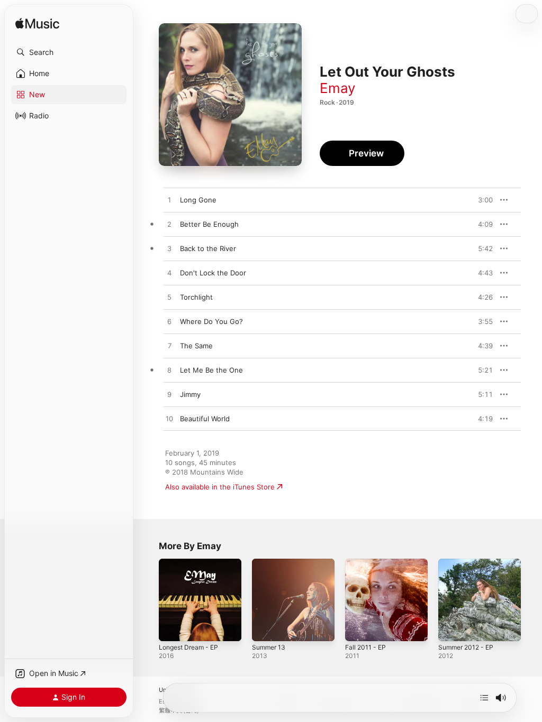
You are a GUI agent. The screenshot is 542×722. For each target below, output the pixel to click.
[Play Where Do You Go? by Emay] (169, 322)
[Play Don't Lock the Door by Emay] (169, 273)
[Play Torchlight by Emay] (169, 297)
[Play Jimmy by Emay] (169, 395)
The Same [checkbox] (196, 345)
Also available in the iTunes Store (220, 487)
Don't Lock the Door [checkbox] (213, 273)
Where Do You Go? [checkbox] (211, 321)
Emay (337, 88)
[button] (69, 52)
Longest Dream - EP (188, 647)
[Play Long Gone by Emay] (169, 200)
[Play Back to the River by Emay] (169, 249)
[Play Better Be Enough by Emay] (169, 224)
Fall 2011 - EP (365, 647)
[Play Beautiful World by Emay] (169, 419)
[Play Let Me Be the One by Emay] (169, 370)
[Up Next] (484, 697)
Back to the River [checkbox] (208, 248)
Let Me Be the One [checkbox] (211, 370)
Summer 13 (268, 647)
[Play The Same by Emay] (169, 346)
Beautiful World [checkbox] (205, 418)
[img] (37, 24)
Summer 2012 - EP (465, 647)
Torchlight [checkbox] (196, 297)
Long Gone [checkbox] (198, 200)
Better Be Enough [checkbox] (209, 224)
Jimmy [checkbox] (190, 394)
